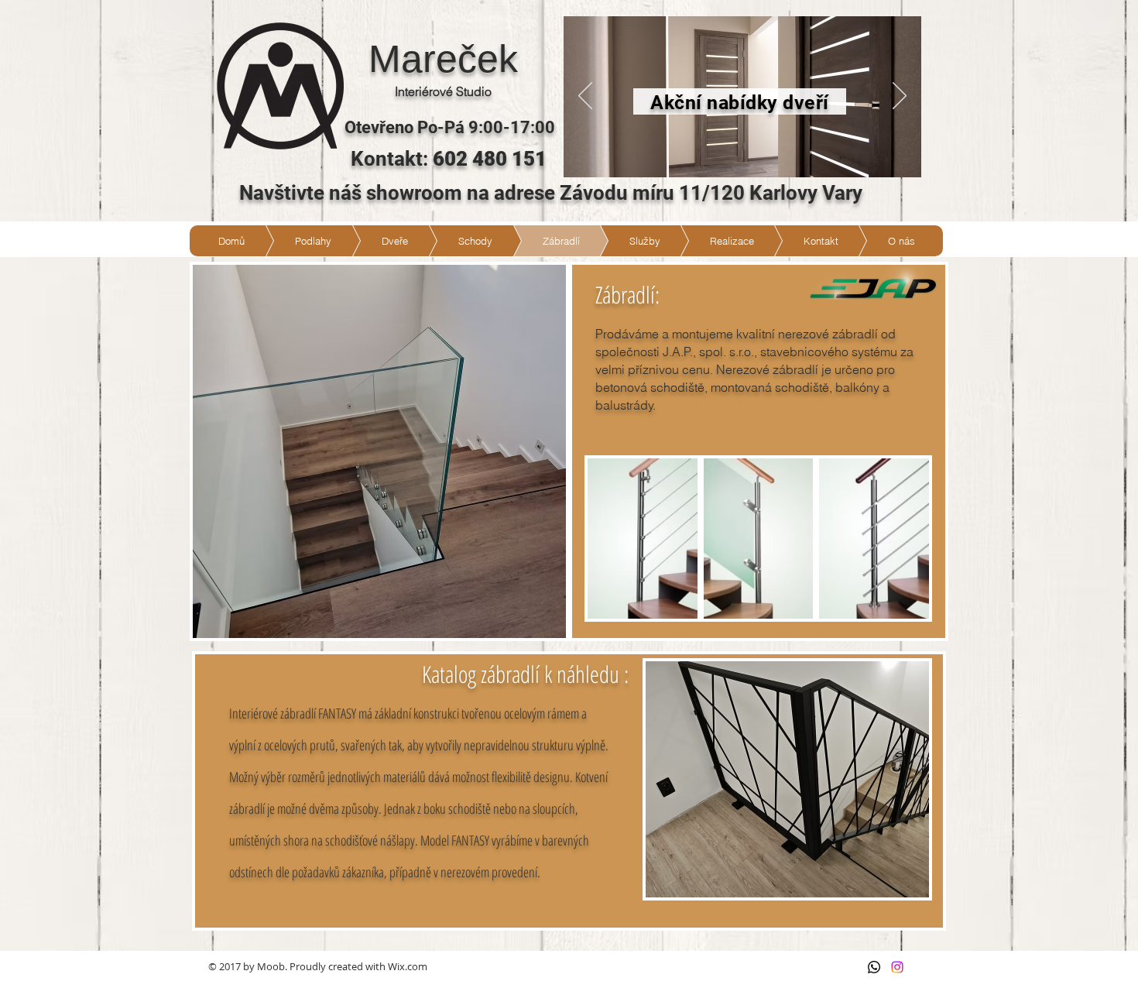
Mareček (443, 59)
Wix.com (407, 966)
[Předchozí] (585, 96)
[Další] (900, 96)
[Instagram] (897, 967)
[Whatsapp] (874, 967)
